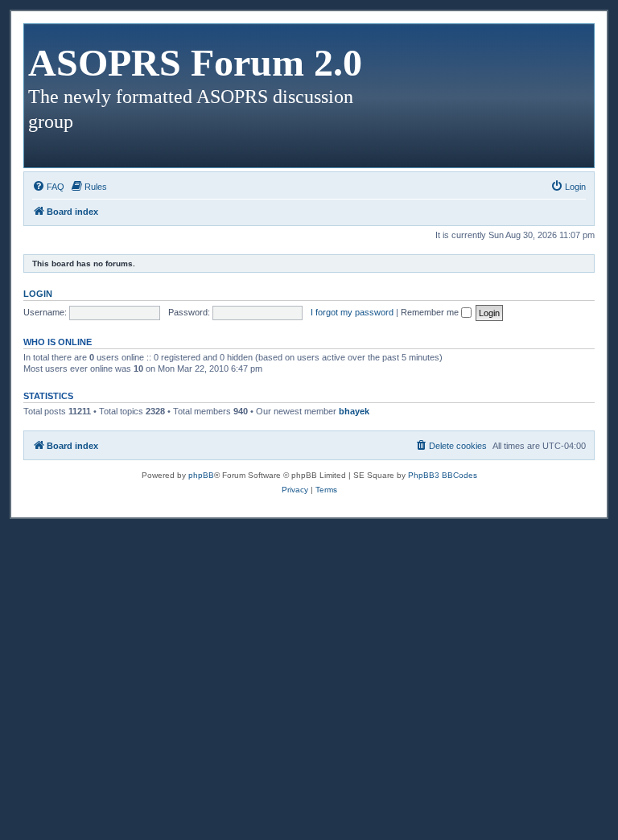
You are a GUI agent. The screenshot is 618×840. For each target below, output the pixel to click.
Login (37, 294)
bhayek (354, 411)
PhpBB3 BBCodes (442, 475)
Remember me (431, 312)
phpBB (201, 475)
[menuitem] (48, 186)
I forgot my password (352, 312)
